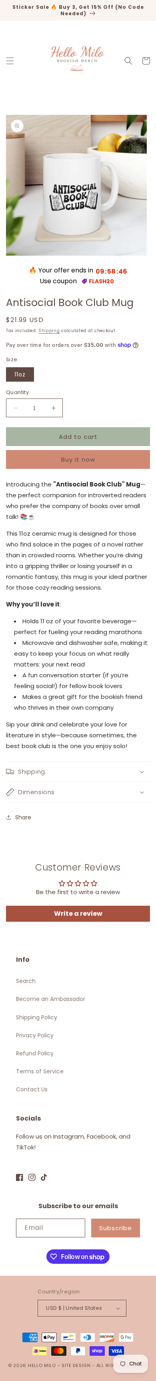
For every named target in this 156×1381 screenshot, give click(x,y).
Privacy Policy (35, 1035)
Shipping (49, 331)
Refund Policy (35, 1053)
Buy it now (78, 459)
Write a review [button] (78, 913)
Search (26, 981)
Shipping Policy (36, 1017)
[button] (10, 61)
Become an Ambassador (50, 999)
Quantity (17, 392)
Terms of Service (40, 1071)
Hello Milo (42, 1365)
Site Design (76, 1365)
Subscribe (115, 1228)
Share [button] (23, 817)
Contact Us (32, 1089)
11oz (20, 374)
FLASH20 (101, 281)
